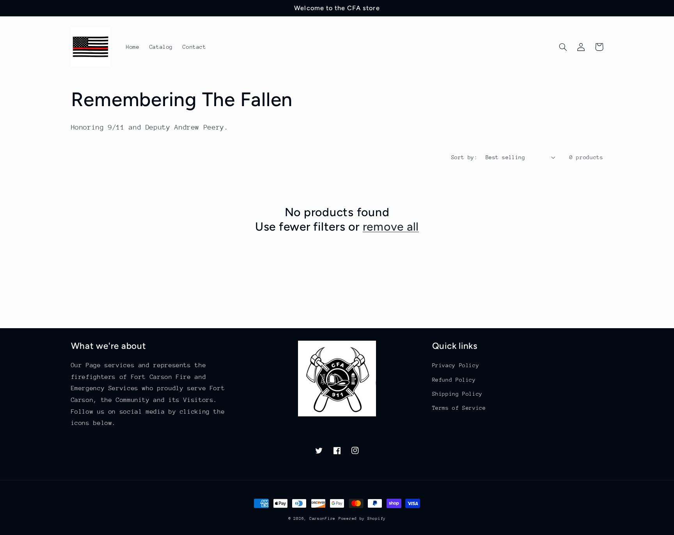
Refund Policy (454, 380)
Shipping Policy (457, 394)
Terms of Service (459, 408)
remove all (391, 226)
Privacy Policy (455, 365)
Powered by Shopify (362, 518)
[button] (563, 47)
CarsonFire (322, 518)
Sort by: (464, 157)
